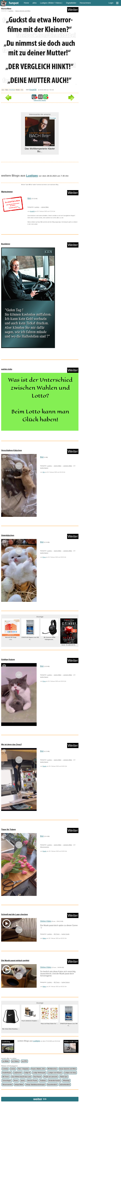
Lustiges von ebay (70, 1072)
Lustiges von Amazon (55, 1072)
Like (3, 90)
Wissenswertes (44, 847)
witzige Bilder (45, 207)
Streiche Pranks (32, 1080)
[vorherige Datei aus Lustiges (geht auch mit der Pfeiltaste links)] (8, 100)
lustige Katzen (44, 468)
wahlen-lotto (6, 369)
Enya (44, 557)
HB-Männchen (52, 1068)
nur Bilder (5, 1061)
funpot (14, 3)
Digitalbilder (71, 3)
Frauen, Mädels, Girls (38, 1068)
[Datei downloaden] (12, 204)
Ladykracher (18, 1072)
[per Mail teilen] (40, 98)
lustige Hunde (65, 934)
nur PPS (24, 1061)
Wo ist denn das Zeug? (11, 744)
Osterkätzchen (7, 535)
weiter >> (39, 1099)
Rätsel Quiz (64, 1076)
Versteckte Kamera (54, 1080)
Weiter (73, 10)
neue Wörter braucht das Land (21, 1076)
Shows (16, 1080)
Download (12, 90)
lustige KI (27, 1072)
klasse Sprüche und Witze (22, 11)
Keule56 (33, 90)
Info (22, 90)
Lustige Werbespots (39, 1072)
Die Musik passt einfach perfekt (15, 961)
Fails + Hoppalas (23, 1068)
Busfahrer (5, 244)
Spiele (23, 1080)
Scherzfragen (6, 1080)
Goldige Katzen (8, 660)
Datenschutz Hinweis (40, 100)
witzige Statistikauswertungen (35, 1084)
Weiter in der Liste (71, 1042)
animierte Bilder (67, 466)
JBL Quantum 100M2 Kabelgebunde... (40, 151)
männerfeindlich (65, 1084)
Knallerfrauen (6, 1072)
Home (26, 3)
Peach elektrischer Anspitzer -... (10, 1021)
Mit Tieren (57, 934)
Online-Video (45, 921)
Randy (44, 766)
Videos (58, 3)
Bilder (51, 3)
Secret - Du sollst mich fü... (49, 645)
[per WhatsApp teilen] (45, 98)
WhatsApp (66, 1080)
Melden (18, 90)
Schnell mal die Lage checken (14, 914)
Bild (29, 198)
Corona (12, 1068)
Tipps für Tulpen (8, 829)
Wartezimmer (7, 192)
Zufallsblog (6, 1042)
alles (34, 3)
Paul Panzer (37, 1076)
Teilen (6, 90)
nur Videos (15, 1061)
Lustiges (43, 3)
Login (111, 3)
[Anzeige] (40, 146)
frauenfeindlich (52, 1084)
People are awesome (51, 1076)
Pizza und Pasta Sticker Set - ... (30, 1023)
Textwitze (43, 1080)
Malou (44, 938)
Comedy (5, 1068)
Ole (44, 472)
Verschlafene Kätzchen (11, 450)
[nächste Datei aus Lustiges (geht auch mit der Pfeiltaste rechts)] (71, 100)
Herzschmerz (85, 3)
